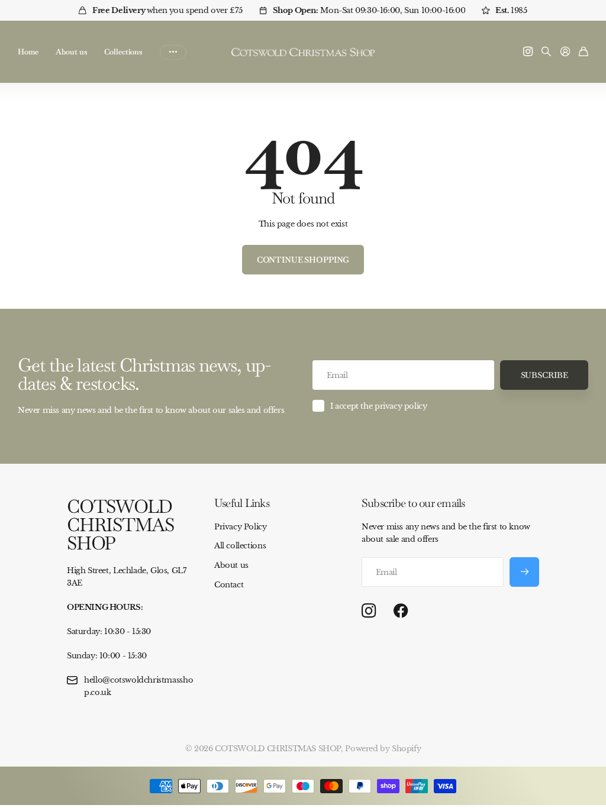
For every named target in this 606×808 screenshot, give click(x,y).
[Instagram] (369, 611)
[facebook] (401, 611)
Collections (123, 52)
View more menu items (173, 52)
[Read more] (528, 52)
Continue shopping (303, 259)
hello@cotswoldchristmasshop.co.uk (138, 686)
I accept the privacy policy (378, 406)
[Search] (546, 52)
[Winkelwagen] (583, 52)
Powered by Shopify (383, 749)
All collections (240, 546)
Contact (228, 585)
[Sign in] (565, 52)
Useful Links (241, 503)
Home (28, 52)
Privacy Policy (240, 527)
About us (71, 52)
